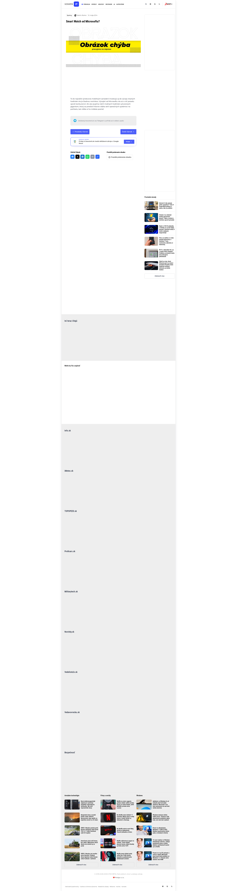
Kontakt (124, 886)
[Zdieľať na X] (77, 157)
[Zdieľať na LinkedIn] (82, 157)
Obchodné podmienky (72, 886)
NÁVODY (101, 4)
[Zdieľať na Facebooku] (72, 157)
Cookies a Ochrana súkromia (88, 886)
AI (114, 4)
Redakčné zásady (103, 886)
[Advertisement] (103, 84)
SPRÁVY (94, 4)
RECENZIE (109, 4)
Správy (69, 15)
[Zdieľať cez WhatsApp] (87, 157)
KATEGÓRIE (120, 4)
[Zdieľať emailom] (92, 157)
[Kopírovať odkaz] (97, 157)
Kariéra (118, 886)
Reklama (112, 886)
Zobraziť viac (160, 276)
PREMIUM (87, 4)
